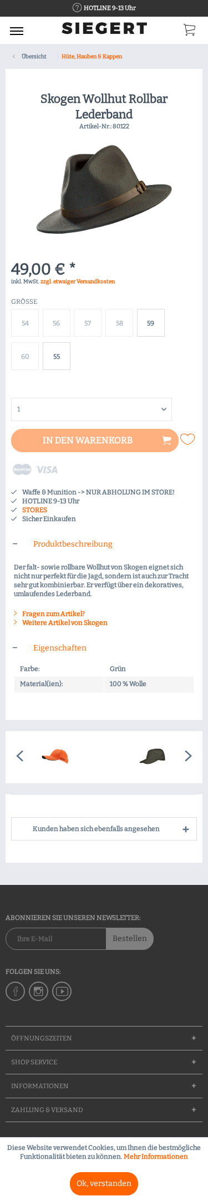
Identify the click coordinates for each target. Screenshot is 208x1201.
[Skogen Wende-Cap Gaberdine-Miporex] (153, 757)
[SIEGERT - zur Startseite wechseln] (104, 32)
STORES (34, 510)
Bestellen (130, 938)
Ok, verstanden (104, 1183)
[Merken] (188, 439)
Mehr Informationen (156, 1156)
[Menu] (16, 30)
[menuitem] (16, 30)
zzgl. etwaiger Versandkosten (77, 281)
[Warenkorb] (190, 32)
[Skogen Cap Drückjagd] (55, 757)
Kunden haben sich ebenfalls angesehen (96, 829)
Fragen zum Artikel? (53, 614)
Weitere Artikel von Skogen (64, 623)
